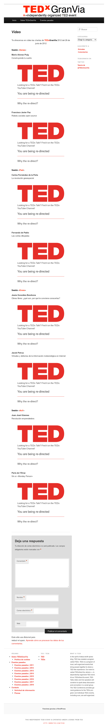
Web (18, 623)
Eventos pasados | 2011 (24, 665)
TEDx (43, 659)
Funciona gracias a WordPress (54, 709)
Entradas (81, 49)
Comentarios (83, 52)
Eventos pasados (46, 20)
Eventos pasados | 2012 (24, 668)
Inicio (14, 20)
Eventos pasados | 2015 (24, 676)
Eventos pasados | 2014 (24, 673)
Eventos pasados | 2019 (24, 684)
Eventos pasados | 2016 (24, 679)
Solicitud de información (24, 690)
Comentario (22, 561)
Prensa (17, 693)
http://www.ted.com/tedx (54, 723)
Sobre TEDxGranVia (28, 20)
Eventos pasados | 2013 (24, 670)
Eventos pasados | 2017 (24, 682)
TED (42, 656)
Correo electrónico (24, 610)
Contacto (15, 687)
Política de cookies (22, 659)
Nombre (21, 597)
